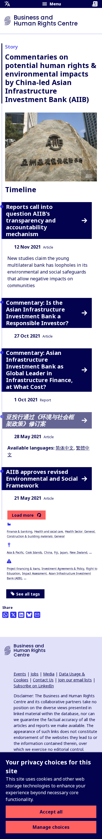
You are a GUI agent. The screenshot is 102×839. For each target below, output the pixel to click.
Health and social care (48, 531)
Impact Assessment (34, 573)
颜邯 (89, 175)
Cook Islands (34, 552)
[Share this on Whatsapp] (5, 615)
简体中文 (65, 448)
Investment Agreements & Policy (63, 569)
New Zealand (78, 552)
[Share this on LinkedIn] (21, 615)
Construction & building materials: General (36, 536)
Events (20, 674)
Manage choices (51, 827)
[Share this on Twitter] (13, 615)
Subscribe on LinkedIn (34, 685)
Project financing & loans (23, 569)
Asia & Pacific (15, 552)
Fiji (56, 552)
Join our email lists (75, 680)
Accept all (51, 812)
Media (48, 674)
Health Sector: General (80, 531)
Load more (23, 515)
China (48, 552)
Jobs (35, 674)
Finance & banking (19, 531)
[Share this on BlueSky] (29, 615)
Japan (64, 552)
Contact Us (43, 680)
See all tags (28, 594)
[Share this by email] (37, 615)
